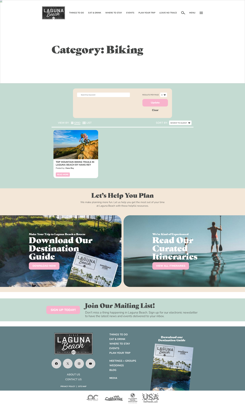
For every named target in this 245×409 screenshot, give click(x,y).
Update (155, 102)
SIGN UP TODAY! (63, 310)
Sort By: (162, 123)
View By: (63, 123)
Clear (155, 110)
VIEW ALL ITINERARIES (170, 266)
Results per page (150, 95)
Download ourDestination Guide (171, 338)
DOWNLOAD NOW (44, 266)
